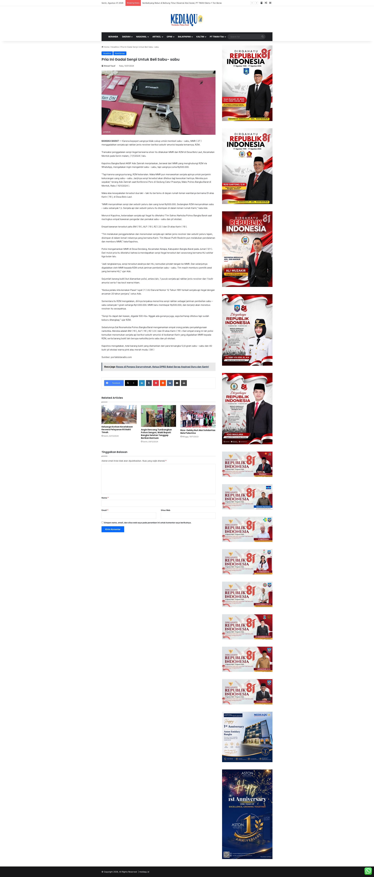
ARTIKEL (156, 36)
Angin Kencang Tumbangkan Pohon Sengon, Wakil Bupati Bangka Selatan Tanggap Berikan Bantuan (156, 433)
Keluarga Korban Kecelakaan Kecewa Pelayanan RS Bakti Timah (117, 429)
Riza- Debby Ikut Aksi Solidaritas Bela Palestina (197, 431)
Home (106, 47)
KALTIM (200, 36)
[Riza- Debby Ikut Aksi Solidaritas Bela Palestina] (197, 416)
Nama (105, 498)
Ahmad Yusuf (109, 66)
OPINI (169, 36)
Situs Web (165, 510)
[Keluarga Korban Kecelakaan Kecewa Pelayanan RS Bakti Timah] (119, 414)
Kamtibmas (120, 53)
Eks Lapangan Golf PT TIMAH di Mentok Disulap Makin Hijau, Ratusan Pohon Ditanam (181, 3)
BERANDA (113, 36)
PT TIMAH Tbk (217, 36)
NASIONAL (141, 36)
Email (105, 510)
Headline (115, 47)
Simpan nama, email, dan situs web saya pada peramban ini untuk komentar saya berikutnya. (147, 522)
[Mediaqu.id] (187, 19)
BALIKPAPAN (184, 36)
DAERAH (126, 36)
